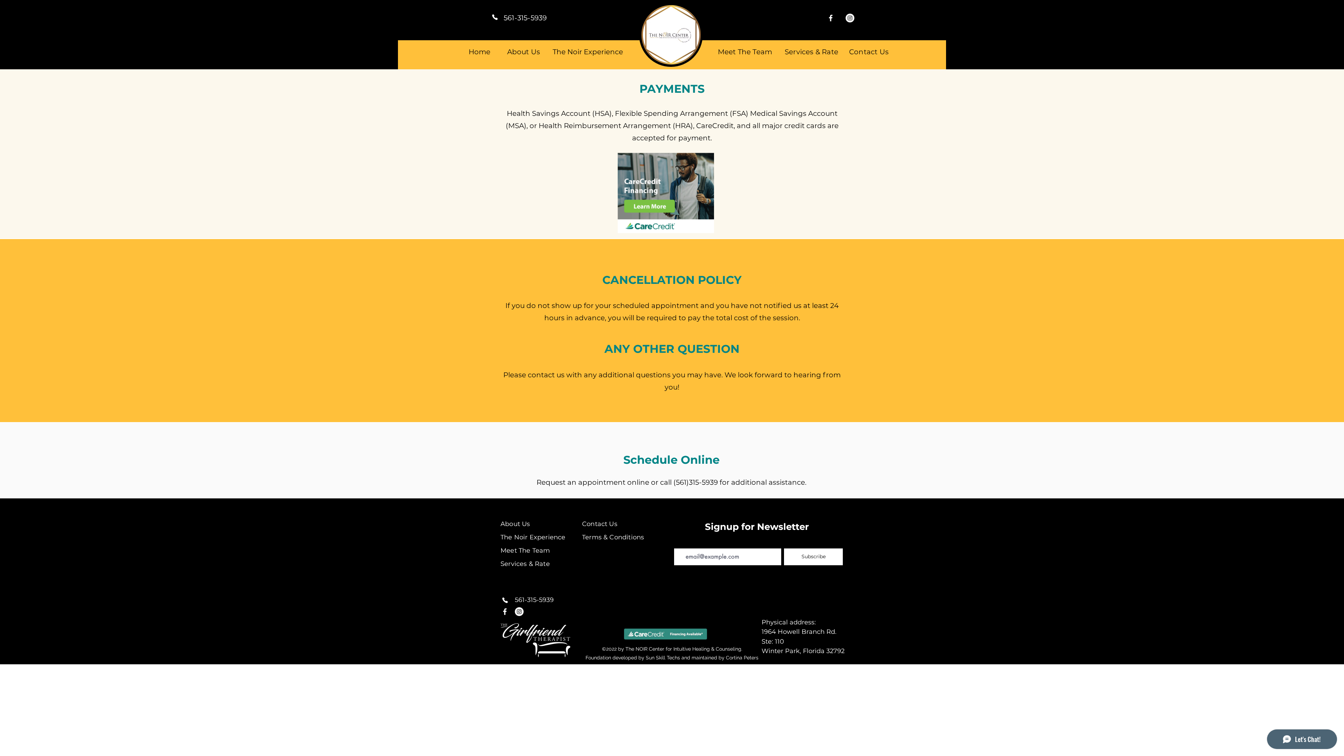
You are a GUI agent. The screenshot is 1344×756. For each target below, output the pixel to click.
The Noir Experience (588, 52)
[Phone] (495, 17)
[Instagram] (850, 18)
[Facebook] (830, 18)
